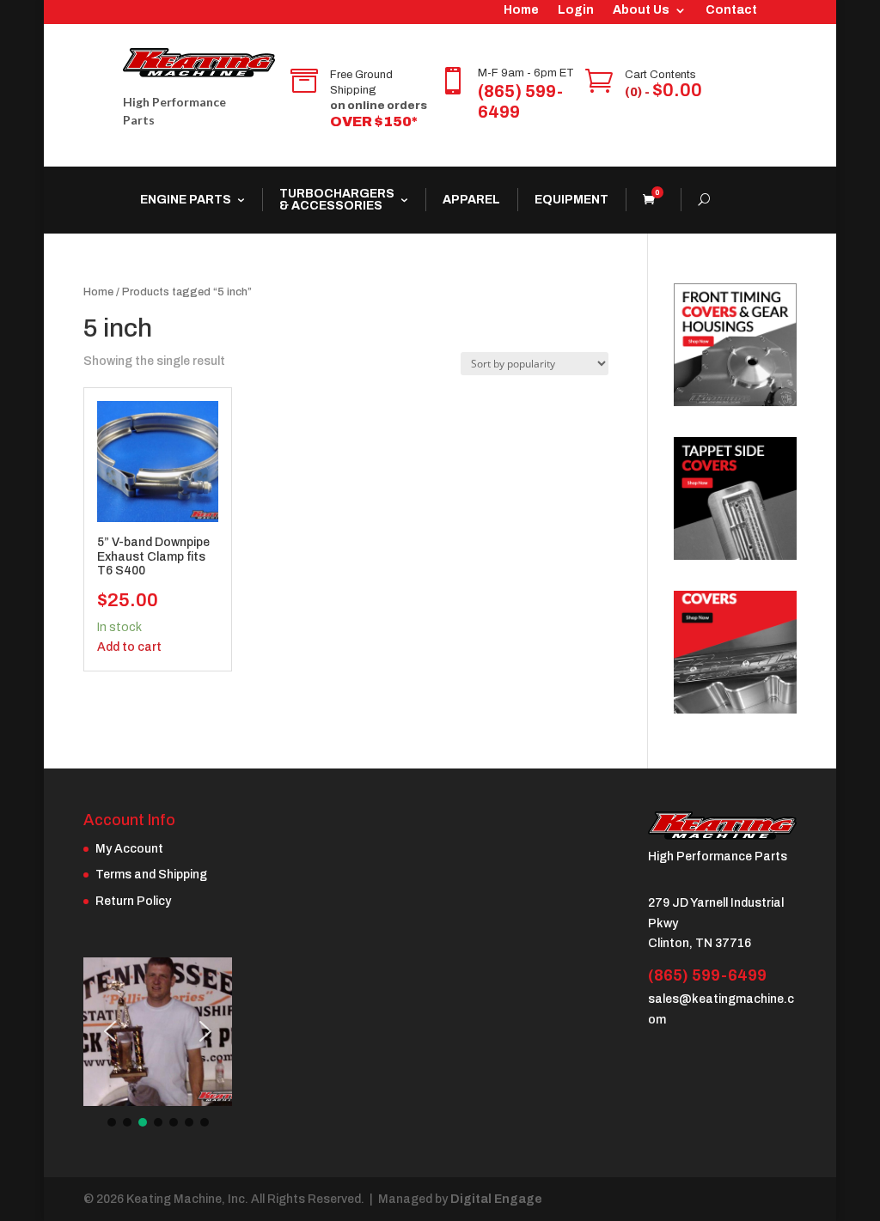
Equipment (571, 199)
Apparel (471, 199)
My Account (129, 848)
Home (521, 10)
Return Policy (133, 901)
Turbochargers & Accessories (336, 199)
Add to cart (129, 647)
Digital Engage (496, 1199)
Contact (731, 10)
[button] (110, 1031)
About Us (641, 10)
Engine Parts (185, 199)
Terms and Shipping (151, 874)
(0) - (663, 92)
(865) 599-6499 (707, 975)
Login (576, 10)
